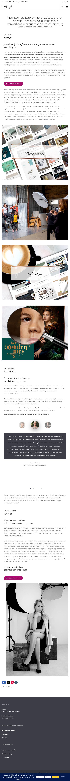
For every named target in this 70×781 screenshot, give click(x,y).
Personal (4, 737)
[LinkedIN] (67, 1)
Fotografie (5, 734)
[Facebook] (62, 1)
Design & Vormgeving (8, 730)
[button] (30, 488)
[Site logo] (7, 7)
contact (45, 119)
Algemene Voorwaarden (9, 750)
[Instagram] (65, 1)
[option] (22, 427)
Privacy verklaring (7, 754)
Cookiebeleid (5, 757)
